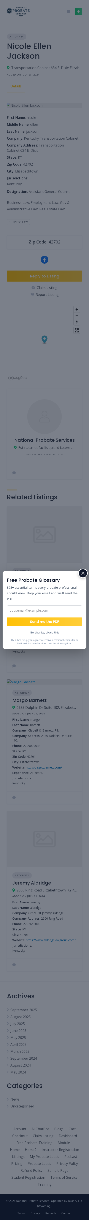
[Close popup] (83, 573)
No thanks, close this (44, 632)
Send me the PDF (44, 621)
